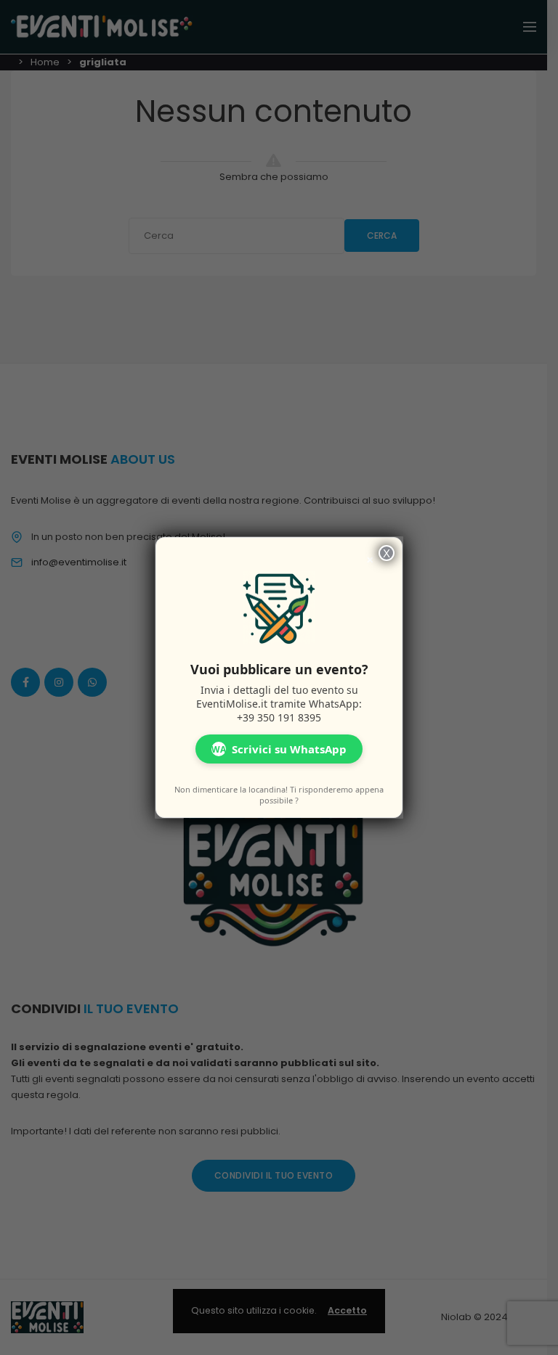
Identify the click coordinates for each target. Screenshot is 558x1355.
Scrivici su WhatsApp (279, 749)
